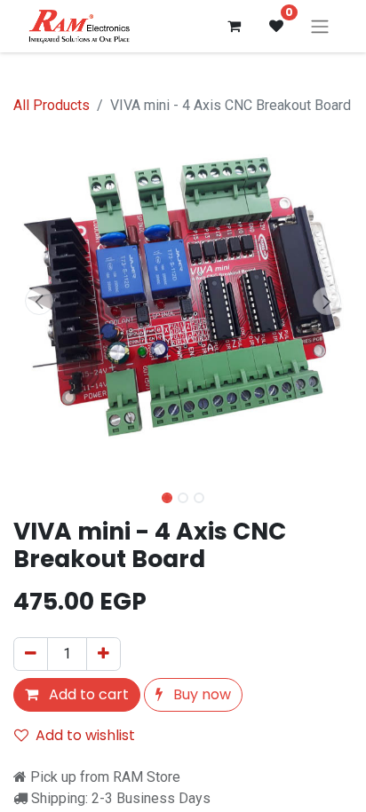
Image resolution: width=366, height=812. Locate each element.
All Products (51, 105)
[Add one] (103, 654)
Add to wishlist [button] (85, 735)
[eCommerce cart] (233, 25)
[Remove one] (30, 654)
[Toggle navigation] (319, 26)
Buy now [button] (200, 694)
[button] (38, 301)
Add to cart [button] (87, 694)
